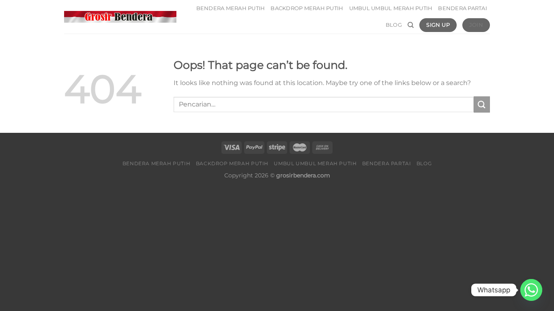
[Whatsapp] (531, 290)
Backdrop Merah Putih (307, 8)
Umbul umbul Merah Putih (391, 8)
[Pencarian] (411, 25)
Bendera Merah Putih (230, 8)
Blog (394, 25)
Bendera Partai (462, 8)
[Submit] (482, 104)
